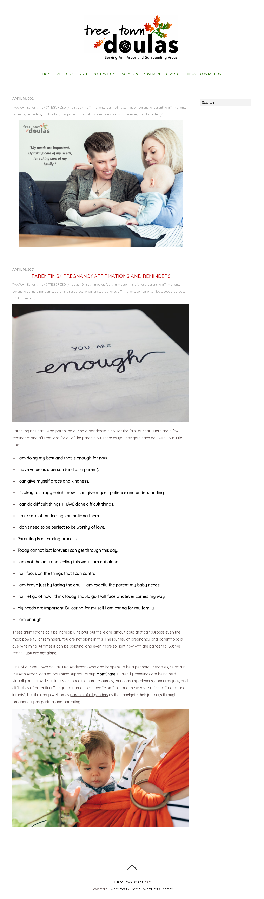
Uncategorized (53, 107)
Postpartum (104, 73)
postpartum (51, 114)
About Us (65, 73)
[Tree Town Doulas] (132, 56)
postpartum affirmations (78, 114)
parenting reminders (26, 114)
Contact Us (210, 73)
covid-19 (78, 284)
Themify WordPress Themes (151, 889)
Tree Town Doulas (130, 882)
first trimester (94, 284)
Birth (83, 73)
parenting (145, 107)
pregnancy (92, 291)
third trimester (149, 114)
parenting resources (69, 291)
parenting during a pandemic (32, 291)
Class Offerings (181, 73)
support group (174, 291)
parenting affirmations (169, 107)
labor (133, 107)
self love (156, 291)
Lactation (129, 73)
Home (47, 73)
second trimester (125, 114)
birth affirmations (92, 107)
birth (75, 107)
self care (143, 291)
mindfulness (138, 284)
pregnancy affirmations (118, 291)
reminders (104, 114)
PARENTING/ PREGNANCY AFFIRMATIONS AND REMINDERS (101, 276)
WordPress (118, 889)
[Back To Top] (132, 867)
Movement (152, 73)
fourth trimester (117, 107)
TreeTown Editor (23, 107)
